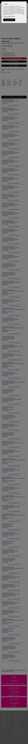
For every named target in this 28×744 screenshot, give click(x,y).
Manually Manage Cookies (9, 16)
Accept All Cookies (9, 19)
